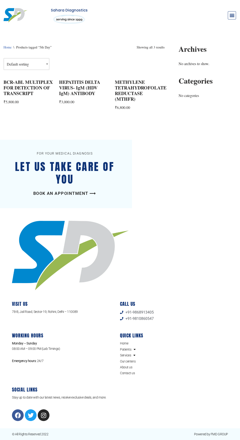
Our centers (127, 361)
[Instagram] (43, 415)
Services (125, 355)
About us (126, 367)
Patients (125, 349)
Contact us (127, 373)
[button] (232, 15)
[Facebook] (18, 415)
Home (7, 47)
